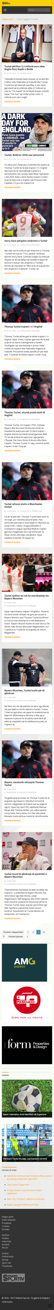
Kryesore (36, 245)
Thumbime (7, 1266)
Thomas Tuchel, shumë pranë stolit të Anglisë (24, 413)
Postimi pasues (16, 936)
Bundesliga (11, 606)
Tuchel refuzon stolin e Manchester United (23, 505)
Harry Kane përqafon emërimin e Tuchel (25, 241)
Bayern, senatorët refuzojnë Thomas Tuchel (24, 783)
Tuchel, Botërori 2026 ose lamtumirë (24, 155)
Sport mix (6, 1262)
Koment (5, 1244)
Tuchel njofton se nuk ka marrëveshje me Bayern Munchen (26, 597)
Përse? (5, 1247)
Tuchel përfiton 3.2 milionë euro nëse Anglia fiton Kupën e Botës (24, 67)
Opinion (5, 1235)
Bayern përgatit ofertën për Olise (22, 1204)
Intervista (6, 1241)
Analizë (5, 1238)
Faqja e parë (7, 19)
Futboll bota (25, 73)
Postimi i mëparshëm (13, 932)
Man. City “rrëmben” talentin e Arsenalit (25, 1199)
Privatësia (6, 1223)
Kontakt (5, 1229)
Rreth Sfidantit (8, 1219)
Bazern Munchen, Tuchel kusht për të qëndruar (24, 691)
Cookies (5, 1226)
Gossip (5, 1259)
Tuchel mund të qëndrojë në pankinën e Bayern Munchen (25, 875)
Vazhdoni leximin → (13, 101)
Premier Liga (37, 511)
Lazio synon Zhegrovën (18, 1184)
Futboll (5, 1253)
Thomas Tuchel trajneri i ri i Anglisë (23, 326)
